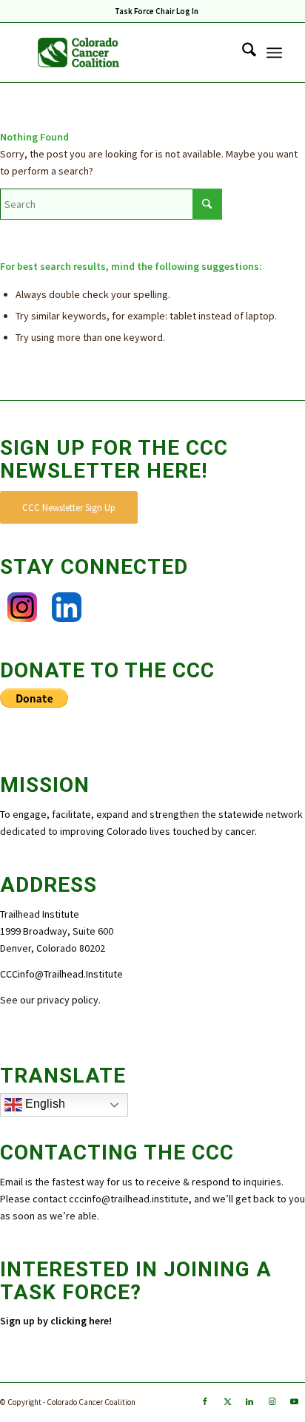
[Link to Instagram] (272, 1401)
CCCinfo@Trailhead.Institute (61, 974)
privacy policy (67, 999)
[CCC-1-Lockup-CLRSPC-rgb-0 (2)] (126, 52)
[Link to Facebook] (205, 1401)
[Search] (241, 52)
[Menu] (274, 52)
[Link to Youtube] (294, 1401)
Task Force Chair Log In (156, 11)
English (43, 1104)
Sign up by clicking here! (57, 1320)
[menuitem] (156, 11)
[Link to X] (227, 1401)
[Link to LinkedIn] (249, 1401)
